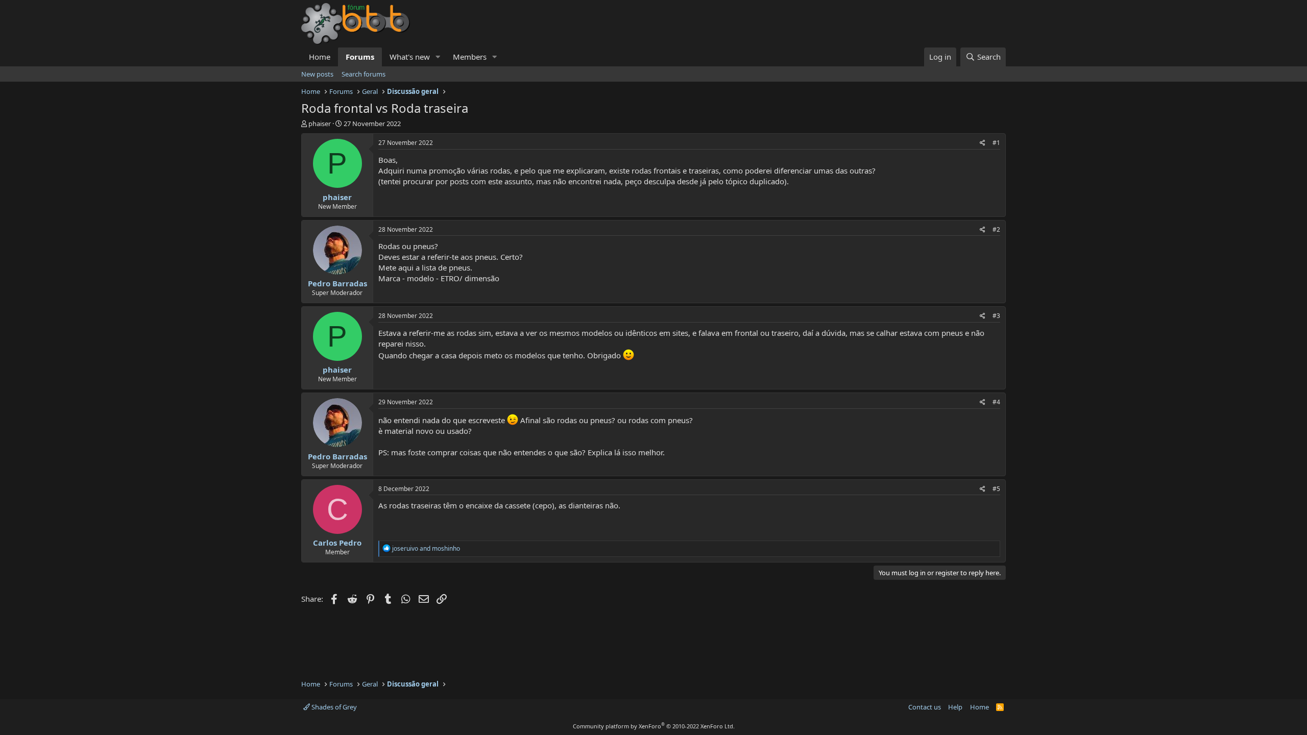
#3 (996, 315)
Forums (360, 57)
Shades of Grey (333, 707)
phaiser (319, 123)
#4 (996, 402)
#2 (996, 229)
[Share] (982, 143)
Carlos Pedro (337, 542)
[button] (438, 56)
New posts (317, 74)
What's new (410, 57)
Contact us (924, 707)
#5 (996, 488)
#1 (996, 142)
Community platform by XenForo (654, 726)
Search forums (363, 74)
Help (955, 707)
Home (319, 57)
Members (470, 57)
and (426, 548)
